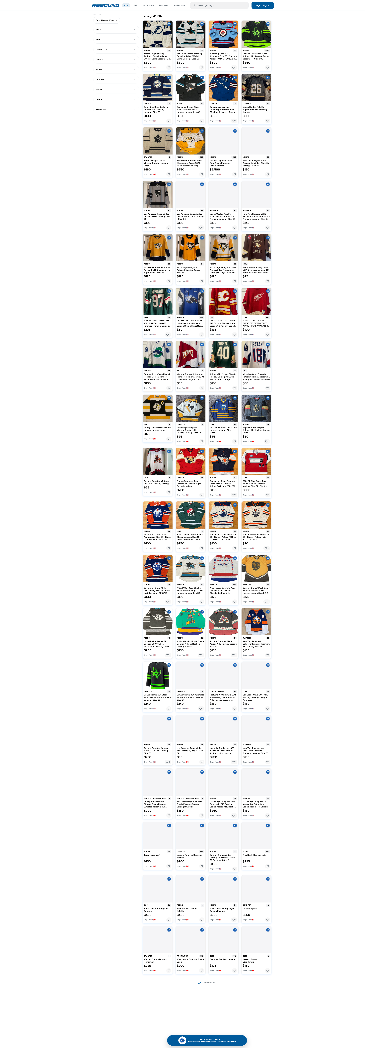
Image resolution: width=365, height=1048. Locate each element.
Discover (163, 5)
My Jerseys (148, 5)
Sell (135, 5)
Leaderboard (179, 5)
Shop (125, 5)
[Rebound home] (105, 5)
